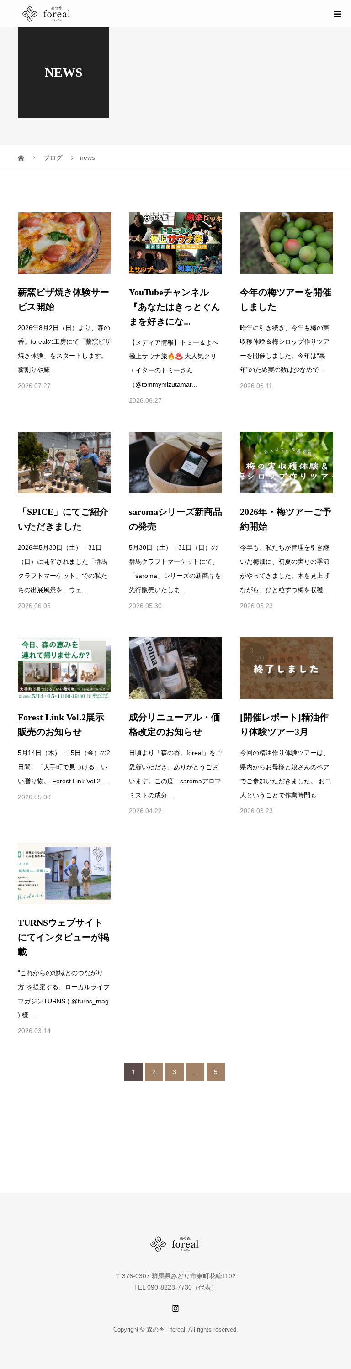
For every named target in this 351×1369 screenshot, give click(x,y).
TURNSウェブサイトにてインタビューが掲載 (63, 937)
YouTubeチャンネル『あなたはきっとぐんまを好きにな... (174, 306)
